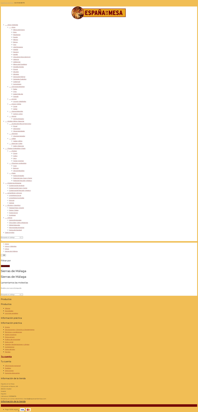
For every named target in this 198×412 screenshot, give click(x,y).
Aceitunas (12, 215)
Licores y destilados (19, 101)
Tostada (15, 96)
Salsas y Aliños (17, 141)
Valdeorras (16, 62)
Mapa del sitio (10, 349)
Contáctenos (9, 347)
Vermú (12, 116)
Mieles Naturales (14, 225)
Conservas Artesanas (13, 183)
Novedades (9, 311)
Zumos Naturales (16, 111)
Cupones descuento (12, 373)
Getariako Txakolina (19, 79)
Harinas (11, 203)
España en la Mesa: (7, 3)
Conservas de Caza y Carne (18, 188)
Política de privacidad (12, 339)
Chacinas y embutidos (17, 163)
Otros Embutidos (18, 170)
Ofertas (7, 308)
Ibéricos (15, 168)
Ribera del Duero (19, 30)
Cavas (15, 106)
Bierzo (15, 42)
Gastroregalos (9, 232)
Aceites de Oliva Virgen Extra (20, 123)
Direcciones (9, 371)
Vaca (14, 158)
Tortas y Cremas (18, 161)
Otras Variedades (19, 131)
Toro (14, 44)
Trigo (15, 91)
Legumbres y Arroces (13, 193)
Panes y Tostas (13, 210)
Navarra (15, 52)
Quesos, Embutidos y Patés (15, 148)
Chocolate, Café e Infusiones (18, 222)
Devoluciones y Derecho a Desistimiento (19, 329)
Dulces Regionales (15, 220)
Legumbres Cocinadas (16, 198)
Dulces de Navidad (15, 230)
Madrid (15, 49)
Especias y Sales (15, 143)
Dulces (8, 217)
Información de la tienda (13, 401)
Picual (15, 126)
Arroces (11, 200)
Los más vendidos (11, 313)
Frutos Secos (13, 213)
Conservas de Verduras (16, 185)
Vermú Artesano (18, 119)
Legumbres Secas (15, 195)
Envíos (7, 327)
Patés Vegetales (18, 175)
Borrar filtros (5, 266)
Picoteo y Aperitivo (12, 205)
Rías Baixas (16, 34)
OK (3, 255)
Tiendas (7, 352)
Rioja (14, 32)
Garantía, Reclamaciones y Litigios (17, 344)
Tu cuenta (6, 356)
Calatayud (16, 81)
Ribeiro (15, 39)
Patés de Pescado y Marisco (22, 180)
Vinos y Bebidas (11, 25)
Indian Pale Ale (18, 94)
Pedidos (8, 368)
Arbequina (16, 128)
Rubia (15, 89)
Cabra (15, 156)
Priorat (15, 69)
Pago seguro (10, 337)
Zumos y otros (17, 114)
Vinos (12, 27)
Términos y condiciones (13, 332)
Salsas (12, 138)
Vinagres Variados (19, 136)
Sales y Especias (18, 146)
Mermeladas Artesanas (16, 227)
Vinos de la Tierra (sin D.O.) (22, 57)
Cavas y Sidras (15, 104)
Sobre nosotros (10, 334)
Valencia (16, 59)
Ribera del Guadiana (20, 64)
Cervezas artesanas (17, 86)
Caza (15, 166)
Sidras (15, 109)
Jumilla (15, 54)
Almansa (16, 74)
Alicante (16, 72)
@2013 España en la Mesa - (26, 405)
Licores (12, 99)
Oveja (15, 153)
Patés (12, 173)
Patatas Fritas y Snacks (16, 208)
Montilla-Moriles (18, 67)
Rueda (15, 37)
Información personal (13, 366)
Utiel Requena (18, 47)
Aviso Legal (9, 342)
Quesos (13, 151)
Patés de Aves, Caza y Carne (22, 178)
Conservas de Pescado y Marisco (20, 190)
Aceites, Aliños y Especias (14, 121)
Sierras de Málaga (19, 76)
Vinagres (13, 133)
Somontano (17, 84)
